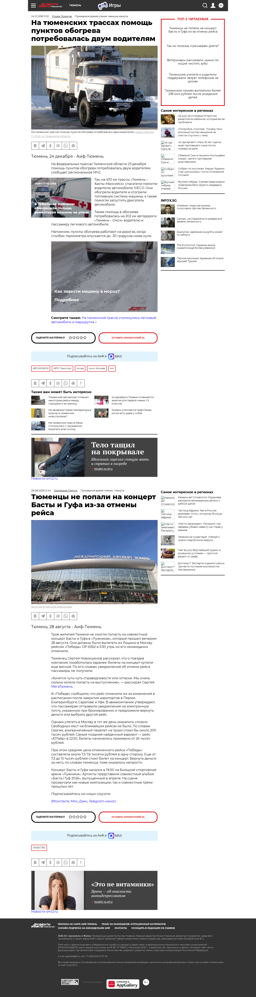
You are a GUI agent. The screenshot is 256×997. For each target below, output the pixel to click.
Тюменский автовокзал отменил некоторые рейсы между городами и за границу (68, 400)
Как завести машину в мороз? (87, 291)
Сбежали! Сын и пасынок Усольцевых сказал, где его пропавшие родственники (201, 158)
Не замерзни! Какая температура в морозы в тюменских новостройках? (69, 413)
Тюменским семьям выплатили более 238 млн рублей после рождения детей (193, 94)
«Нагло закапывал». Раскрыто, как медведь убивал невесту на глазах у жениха (200, 527)
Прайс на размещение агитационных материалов (134, 924)
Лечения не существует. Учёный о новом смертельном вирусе (199, 538)
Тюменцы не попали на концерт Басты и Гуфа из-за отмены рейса (192, 30)
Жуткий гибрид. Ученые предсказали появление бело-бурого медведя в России (201, 185)
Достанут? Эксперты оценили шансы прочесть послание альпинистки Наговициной (201, 566)
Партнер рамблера (92, 982)
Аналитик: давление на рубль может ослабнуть (200, 233)
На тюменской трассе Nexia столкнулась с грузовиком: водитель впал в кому (65, 426)
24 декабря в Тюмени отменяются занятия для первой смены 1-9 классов (133, 400)
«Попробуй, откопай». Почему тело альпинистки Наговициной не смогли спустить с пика (200, 132)
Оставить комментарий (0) (128, 338)
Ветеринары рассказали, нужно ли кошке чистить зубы (193, 62)
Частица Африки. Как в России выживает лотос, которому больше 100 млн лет (200, 513)
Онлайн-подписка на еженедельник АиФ (84, 928)
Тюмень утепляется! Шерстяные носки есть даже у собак (131, 411)
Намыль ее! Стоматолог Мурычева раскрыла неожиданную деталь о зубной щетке (199, 500)
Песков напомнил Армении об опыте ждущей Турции (200, 260)
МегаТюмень (62, 686)
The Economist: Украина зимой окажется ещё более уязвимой (196, 246)
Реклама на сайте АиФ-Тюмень (77, 924)
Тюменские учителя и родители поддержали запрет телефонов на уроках (192, 78)
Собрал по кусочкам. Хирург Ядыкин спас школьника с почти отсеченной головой (201, 171)
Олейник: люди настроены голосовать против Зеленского (196, 207)
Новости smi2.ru (44, 478)
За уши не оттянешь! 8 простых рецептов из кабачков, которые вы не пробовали (201, 119)
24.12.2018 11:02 (40, 16)
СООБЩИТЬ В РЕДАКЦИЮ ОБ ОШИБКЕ (153, 928)
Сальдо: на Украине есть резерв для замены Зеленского (199, 220)
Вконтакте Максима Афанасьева (51, 606)
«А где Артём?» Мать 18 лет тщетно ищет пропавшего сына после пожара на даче (199, 145)
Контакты (121, 928)
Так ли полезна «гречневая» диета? (193, 46)
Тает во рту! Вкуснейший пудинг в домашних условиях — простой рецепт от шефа (199, 553)
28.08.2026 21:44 (41, 490)
